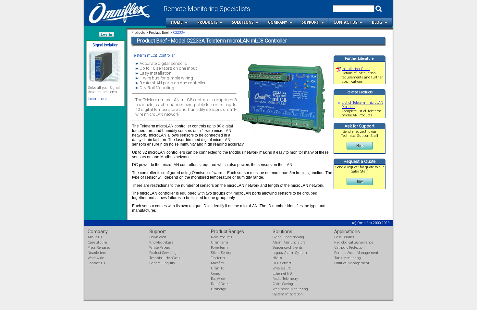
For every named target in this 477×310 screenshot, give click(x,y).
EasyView (218, 279)
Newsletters (97, 253)
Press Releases (99, 247)
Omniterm (219, 242)
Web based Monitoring (290, 289)
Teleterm (218, 258)
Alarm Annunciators (289, 242)
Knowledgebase (161, 242)
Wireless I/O (282, 268)
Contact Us (345, 22)
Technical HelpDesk (164, 258)
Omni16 (217, 268)
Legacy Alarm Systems (291, 253)
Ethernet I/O (282, 273)
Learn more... (98, 99)
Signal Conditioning (288, 237)
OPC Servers (282, 263)
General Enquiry (162, 263)
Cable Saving (283, 284)
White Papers (159, 247)
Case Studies (98, 242)
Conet (215, 273)
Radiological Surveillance (353, 242)
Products (207, 22)
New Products (221, 237)
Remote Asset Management (356, 253)
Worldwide (96, 258)
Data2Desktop (222, 284)
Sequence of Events (288, 247)
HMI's (277, 258)
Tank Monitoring (347, 258)
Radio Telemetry (285, 279)
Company (277, 22)
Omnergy (218, 289)
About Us (95, 237)
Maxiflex (217, 263)
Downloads (157, 237)
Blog (377, 22)
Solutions (242, 22)
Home (177, 22)
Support (310, 22)
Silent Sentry (221, 253)
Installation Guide (356, 69)
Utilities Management (351, 263)
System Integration (288, 294)
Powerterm (219, 247)
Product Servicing (163, 253)
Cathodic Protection (349, 247)
